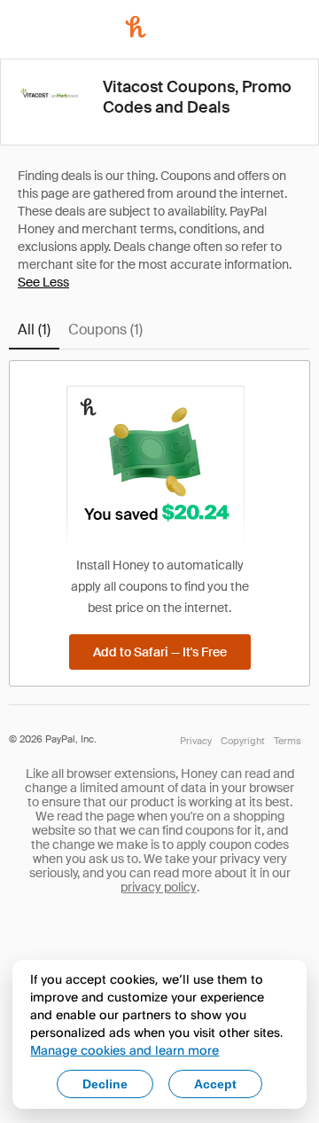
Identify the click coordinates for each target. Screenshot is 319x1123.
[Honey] (135, 26)
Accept (215, 1084)
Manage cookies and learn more (124, 1049)
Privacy (196, 740)
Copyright (243, 740)
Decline (105, 1084)
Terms (287, 740)
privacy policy (159, 887)
